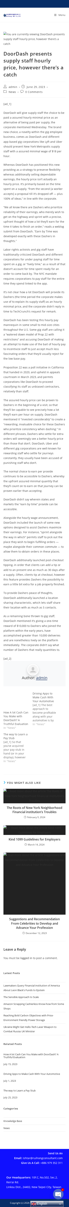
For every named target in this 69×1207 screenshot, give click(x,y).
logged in (26, 958)
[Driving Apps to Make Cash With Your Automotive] (47, 709)
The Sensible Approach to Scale (21, 997)
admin (13, 87)
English (41, 1203)
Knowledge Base (12, 1121)
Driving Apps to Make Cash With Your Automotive (31, 1074)
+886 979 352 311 (51, 1163)
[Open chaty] (58, 1197)
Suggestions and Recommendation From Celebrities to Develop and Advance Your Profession (34, 923)
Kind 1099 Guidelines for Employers (34, 839)
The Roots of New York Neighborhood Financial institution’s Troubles (34, 810)
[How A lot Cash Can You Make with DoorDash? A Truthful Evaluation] (16, 701)
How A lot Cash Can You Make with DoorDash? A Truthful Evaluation (15, 718)
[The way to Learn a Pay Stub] (18, 747)
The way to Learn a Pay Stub (19, 1090)
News (12, 92)
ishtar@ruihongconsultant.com (43, 1158)
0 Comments (34, 92)
